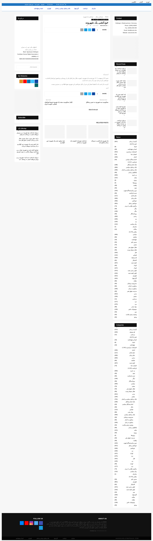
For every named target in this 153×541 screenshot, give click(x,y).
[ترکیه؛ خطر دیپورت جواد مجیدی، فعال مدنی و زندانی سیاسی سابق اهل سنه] (132, 83)
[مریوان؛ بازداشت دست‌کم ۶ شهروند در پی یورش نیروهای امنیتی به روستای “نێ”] (132, 123)
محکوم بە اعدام (132, 286)
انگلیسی (134, 2)
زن (136, 219)
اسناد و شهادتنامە (38, 8)
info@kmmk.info (102, 530)
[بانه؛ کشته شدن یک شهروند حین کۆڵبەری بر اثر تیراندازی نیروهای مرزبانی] (132, 97)
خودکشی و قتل (101, 19)
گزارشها (76, 8)
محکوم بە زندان (132, 288)
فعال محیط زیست (132, 250)
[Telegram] (41, 528)
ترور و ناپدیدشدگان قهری (130, 190)
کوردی (147, 2)
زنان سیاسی (133, 224)
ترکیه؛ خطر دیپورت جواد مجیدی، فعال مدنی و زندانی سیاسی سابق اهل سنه (121, 84)
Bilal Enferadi (103, 25)
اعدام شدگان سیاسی (131, 159)
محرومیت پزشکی (132, 283)
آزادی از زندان (133, 141)
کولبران (49, 8)
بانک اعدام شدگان (132, 164)
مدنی (135, 294)
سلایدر (95, 19)
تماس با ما (37, 4)
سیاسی (135, 234)
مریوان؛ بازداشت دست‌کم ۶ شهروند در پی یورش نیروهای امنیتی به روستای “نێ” (120, 124)
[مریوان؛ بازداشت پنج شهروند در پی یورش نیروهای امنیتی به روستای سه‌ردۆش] (132, 71)
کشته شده (134, 263)
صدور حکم (134, 242)
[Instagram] (31, 523)
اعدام (135, 157)
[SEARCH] (18, 67)
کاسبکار (135, 260)
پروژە (135, 180)
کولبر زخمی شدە (132, 270)
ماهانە (135, 281)
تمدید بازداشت (133, 193)
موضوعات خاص (132, 309)
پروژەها (135, 182)
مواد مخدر (134, 306)
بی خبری (134, 175)
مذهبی (135, 296)
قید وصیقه (134, 257)
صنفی (135, 244)
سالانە (135, 229)
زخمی (135, 216)
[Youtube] (27, 523)
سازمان (42, 4)
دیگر (135, 208)
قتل (136, 252)
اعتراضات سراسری (131, 152)
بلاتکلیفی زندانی (132, 172)
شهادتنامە (134, 239)
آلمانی (141, 2)
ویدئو (135, 317)
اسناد (135, 146)
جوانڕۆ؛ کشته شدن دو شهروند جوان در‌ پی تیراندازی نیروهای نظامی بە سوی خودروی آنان (120, 110)
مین (136, 312)
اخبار (135, 144)
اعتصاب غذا (134, 154)
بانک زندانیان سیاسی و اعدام (62, 8)
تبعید (135, 188)
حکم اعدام (134, 195)
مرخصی (134, 299)
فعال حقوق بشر (132, 247)
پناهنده (135, 185)
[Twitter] (36, 523)
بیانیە (135, 177)
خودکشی (106, 19)
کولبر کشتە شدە (132, 273)
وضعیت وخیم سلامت (131, 314)
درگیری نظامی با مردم (131, 206)
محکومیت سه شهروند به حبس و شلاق (97, 102)
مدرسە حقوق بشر (132, 291)
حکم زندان (134, 198)
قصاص (135, 255)
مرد (92, 19)
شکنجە (135, 237)
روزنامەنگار (134, 213)
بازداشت (85, 8)
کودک (135, 265)
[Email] (22, 523)
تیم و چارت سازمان (29, 4)
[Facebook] (41, 523)
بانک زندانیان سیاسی (131, 167)
